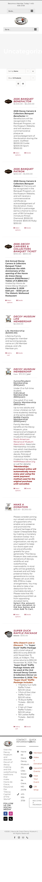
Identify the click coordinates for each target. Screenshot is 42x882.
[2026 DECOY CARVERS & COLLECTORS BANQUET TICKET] (8, 246)
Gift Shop (36, 788)
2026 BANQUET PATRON (23, 170)
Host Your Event (36, 779)
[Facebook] (5, 814)
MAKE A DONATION (21, 505)
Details (28, 153)
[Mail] (5, 819)
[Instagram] (11, 814)
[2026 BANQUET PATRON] (8, 171)
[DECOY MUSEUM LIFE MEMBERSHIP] (8, 319)
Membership (36, 753)
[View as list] (23, 83)
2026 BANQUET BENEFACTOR (23, 100)
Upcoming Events (36, 769)
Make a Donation (36, 760)
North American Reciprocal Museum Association (23, 441)
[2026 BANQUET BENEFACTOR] (8, 101)
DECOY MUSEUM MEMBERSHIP (24, 370)
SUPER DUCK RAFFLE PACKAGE (25, 631)
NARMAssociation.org (24, 461)
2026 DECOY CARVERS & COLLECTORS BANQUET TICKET (25, 248)
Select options (18, 154)
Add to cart (9, 354)
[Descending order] (33, 71)
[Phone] (11, 819)
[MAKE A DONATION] (8, 507)
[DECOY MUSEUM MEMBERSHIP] (8, 371)
